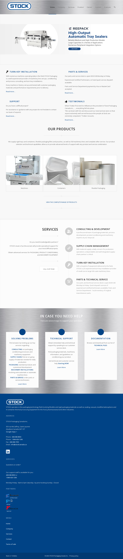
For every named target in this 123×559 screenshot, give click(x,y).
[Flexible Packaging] (98, 170)
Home (8, 524)
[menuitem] (52, 7)
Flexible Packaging (98, 188)
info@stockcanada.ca (19, 444)
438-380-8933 (16, 437)
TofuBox (14, 556)
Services (9, 534)
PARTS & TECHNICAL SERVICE (92, 279)
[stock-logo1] (19, 7)
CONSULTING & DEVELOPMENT (93, 229)
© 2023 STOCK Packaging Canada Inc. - (57, 556)
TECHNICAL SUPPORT (61, 338)
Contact (9, 539)
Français (107, 7)
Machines (24, 188)
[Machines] (24, 170)
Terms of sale (11, 544)
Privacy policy (73, 556)
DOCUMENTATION (100, 338)
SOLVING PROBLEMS (22, 338)
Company (9, 529)
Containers (61, 188)
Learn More (22, 384)
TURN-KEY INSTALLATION (23, 71)
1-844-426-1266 (17, 439)
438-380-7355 (14, 442)
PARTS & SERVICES (78, 71)
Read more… (11, 91)
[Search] (114, 7)
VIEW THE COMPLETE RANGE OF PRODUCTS (61, 202)
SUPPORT (15, 101)
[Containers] (61, 170)
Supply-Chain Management (92, 246)
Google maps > (11, 432)
